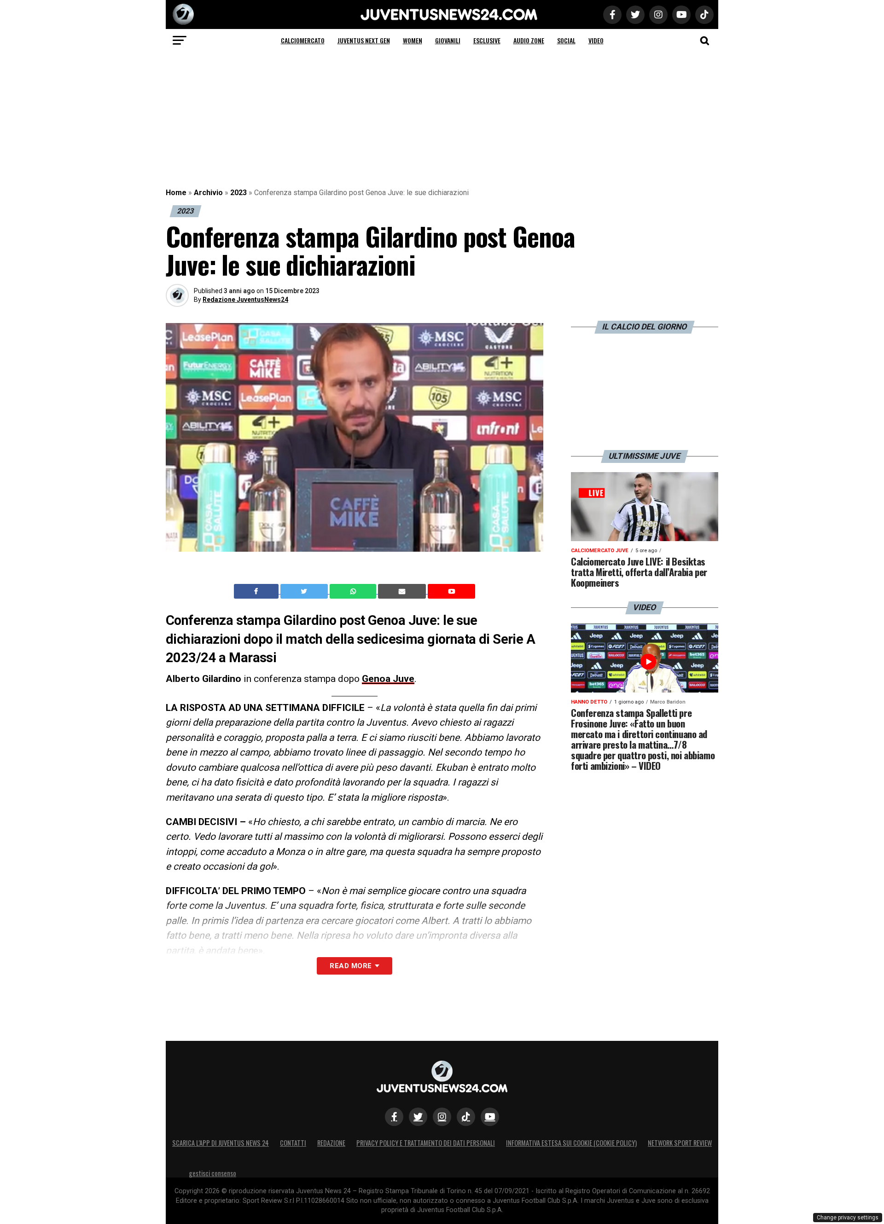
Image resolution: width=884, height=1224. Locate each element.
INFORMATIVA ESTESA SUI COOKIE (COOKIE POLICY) (571, 1143)
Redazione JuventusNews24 (245, 299)
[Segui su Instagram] (442, 1117)
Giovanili (447, 40)
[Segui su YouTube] (490, 1117)
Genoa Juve (388, 678)
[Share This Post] (354, 591)
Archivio (208, 192)
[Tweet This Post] (305, 591)
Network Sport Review (680, 1143)
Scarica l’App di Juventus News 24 (220, 1143)
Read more (351, 966)
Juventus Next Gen (363, 40)
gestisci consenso (212, 1173)
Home (176, 192)
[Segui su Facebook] (394, 1117)
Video (596, 40)
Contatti (293, 1143)
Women (412, 40)
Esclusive (486, 40)
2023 (238, 192)
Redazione (331, 1143)
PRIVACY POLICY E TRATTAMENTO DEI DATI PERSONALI (425, 1143)
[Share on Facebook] (257, 591)
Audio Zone (528, 40)
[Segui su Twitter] (418, 1117)
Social (566, 40)
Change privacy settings (847, 1217)
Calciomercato (303, 40)
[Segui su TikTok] (466, 1117)
